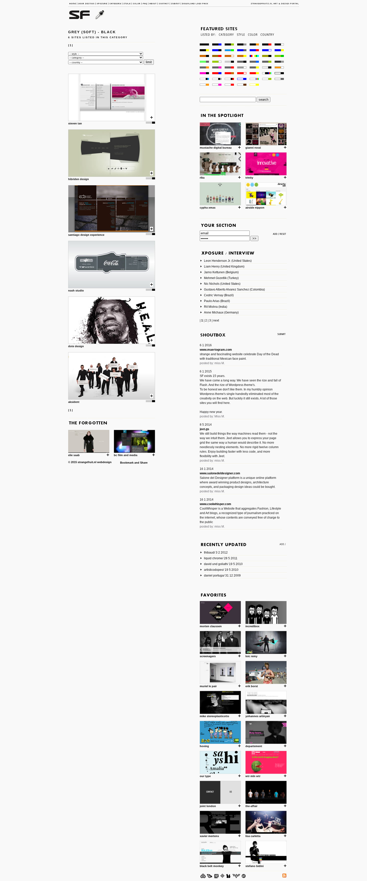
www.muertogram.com (216, 349)
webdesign (104, 462)
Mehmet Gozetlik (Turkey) (221, 278)
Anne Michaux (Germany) (221, 312)
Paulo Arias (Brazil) (217, 301)
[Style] (240, 42)
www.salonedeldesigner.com (220, 473)
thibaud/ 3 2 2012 (216, 552)
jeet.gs (204, 429)
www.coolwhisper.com (215, 504)
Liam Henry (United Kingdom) (224, 266)
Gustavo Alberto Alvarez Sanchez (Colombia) (234, 289)
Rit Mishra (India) (215, 306)
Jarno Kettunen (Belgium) (221, 272)
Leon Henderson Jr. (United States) (228, 261)
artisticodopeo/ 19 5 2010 (221, 570)
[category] (226, 42)
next (216, 320)
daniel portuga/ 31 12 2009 (222, 575)
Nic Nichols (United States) (222, 284)
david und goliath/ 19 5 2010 (223, 564)
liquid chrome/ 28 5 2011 (220, 558)
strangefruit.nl (87, 462)
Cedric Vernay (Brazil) (219, 295)
